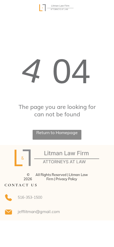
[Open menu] (103, 10)
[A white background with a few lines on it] (11, 12)
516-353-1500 (30, 197)
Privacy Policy (66, 179)
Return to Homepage (57, 132)
